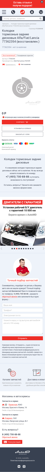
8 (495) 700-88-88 (13, 12)
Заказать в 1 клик (23, 134)
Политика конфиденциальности (22, 460)
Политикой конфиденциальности (26, 350)
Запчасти (5, 24)
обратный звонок (9, 296)
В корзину (20, 122)
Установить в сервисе (22, 128)
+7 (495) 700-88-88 (18, 176)
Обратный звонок (9, 437)
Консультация (14, 442)
